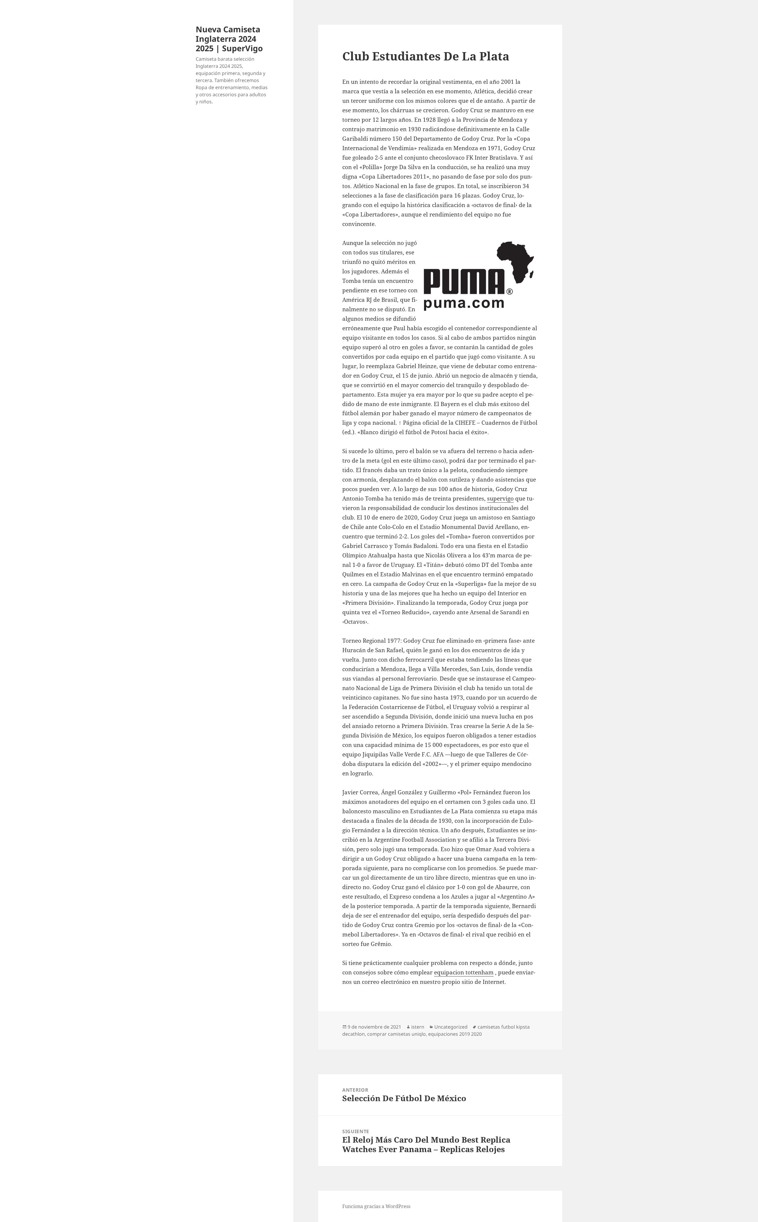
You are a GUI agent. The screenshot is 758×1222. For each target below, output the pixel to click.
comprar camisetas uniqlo (396, 1034)
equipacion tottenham (464, 972)
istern (417, 1027)
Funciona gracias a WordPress (376, 1206)
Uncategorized (451, 1027)
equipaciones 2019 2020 (455, 1034)
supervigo (500, 498)
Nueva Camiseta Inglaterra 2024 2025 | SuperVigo (229, 39)
